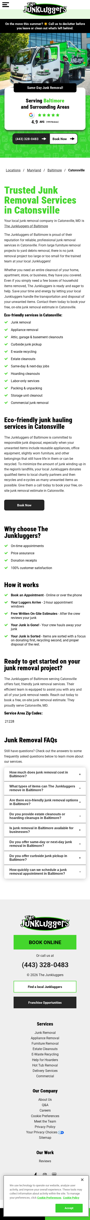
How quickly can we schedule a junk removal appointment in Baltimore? (38, 871)
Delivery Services (45, 1070)
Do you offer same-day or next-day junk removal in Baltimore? (40, 843)
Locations (13, 170)
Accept (69, 1208)
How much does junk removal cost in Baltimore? (38, 774)
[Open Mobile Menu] (5, 5)
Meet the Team (45, 1121)
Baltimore (55, 170)
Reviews (45, 1161)
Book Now (60, 139)
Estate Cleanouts (45, 1049)
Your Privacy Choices (41, 1132)
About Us (45, 1099)
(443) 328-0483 (27, 139)
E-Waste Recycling (45, 1054)
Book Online (45, 942)
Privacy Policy (45, 1127)
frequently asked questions (24, 756)
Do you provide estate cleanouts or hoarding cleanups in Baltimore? (37, 816)
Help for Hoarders (45, 1060)
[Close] (82, 1179)
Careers (45, 1110)
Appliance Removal (45, 1038)
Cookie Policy (71, 1197)
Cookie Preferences (49, 1197)
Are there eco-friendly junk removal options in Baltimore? (43, 802)
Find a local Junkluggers (45, 987)
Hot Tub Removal (45, 1065)
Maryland (34, 170)
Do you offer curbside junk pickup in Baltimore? (38, 857)
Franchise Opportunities (45, 1002)
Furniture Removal (45, 1043)
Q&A (45, 1105)
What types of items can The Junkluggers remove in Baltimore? (42, 788)
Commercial (45, 1076)
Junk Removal (45, 1032)
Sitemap (45, 1137)
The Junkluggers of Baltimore (26, 226)
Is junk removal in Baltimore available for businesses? (41, 830)
